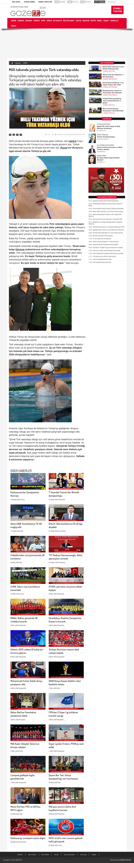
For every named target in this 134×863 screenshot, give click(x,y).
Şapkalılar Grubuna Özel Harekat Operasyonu (103, 201)
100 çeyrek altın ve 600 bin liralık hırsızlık (102, 256)
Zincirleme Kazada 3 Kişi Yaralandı (100, 235)
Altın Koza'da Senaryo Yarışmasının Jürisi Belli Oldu (113, 110)
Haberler (18, 63)
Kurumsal (83, 854)
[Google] (17, 135)
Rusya (63, 147)
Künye (56, 854)
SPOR (25, 63)
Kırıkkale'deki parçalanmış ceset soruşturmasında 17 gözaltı (112, 100)
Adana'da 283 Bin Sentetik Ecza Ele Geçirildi (103, 244)
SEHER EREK (101, 145)
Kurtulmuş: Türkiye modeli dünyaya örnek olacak (104, 250)
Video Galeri (32, 854)
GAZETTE (18, 860)
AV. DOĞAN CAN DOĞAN (105, 135)
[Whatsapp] (21, 135)
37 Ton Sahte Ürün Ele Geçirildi (99, 238)
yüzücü (73, 141)
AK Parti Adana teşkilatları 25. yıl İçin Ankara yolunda (105, 233)
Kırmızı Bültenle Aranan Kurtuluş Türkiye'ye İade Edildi (106, 208)
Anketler (20, 854)
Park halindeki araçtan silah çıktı (99, 262)
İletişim (94, 854)
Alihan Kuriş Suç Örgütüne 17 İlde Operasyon (113, 76)
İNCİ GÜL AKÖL (102, 156)
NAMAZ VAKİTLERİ (45, 2)
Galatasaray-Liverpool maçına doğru (27, 838)
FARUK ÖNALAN (102, 124)
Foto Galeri (45, 854)
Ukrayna (20, 249)
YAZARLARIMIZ (29, 2)
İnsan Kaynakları (69, 854)
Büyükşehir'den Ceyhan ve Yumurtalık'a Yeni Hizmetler (112, 91)
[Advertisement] (67, 43)
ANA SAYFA (16, 2)
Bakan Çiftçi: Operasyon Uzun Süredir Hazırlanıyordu (113, 68)
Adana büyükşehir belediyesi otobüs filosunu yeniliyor (105, 253)
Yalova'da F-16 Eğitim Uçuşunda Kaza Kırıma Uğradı (105, 247)
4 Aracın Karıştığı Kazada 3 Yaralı (100, 259)
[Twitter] (13, 135)
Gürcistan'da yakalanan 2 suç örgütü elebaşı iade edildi (113, 84)
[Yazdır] (46, 134)
